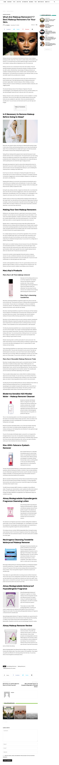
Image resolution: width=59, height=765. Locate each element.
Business (31, 1)
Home (5, 1)
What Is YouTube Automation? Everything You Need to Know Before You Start (32, 717)
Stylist (8, 25)
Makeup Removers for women (9, 668)
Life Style (19, 1)
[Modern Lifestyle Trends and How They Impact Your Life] (8, 712)
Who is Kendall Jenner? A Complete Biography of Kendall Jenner (29, 685)
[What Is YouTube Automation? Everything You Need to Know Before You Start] (32, 712)
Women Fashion (10, 11)
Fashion (9, 1)
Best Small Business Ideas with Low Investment (20, 717)
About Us (47, 1)
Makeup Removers (21, 666)
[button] (54, 2)
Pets (14, 1)
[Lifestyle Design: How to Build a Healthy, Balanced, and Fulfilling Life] (42, 44)
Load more (47, 49)
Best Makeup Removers (11, 666)
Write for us (41, 1)
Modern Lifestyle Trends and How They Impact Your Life (9, 717)
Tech (35, 1)
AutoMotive (25, 1)
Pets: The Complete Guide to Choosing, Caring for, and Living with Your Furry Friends (50, 39)
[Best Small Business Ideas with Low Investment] (20, 712)
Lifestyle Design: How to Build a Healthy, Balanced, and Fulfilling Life (50, 44)
